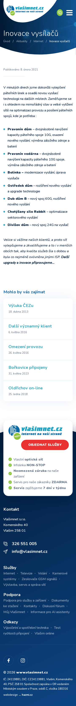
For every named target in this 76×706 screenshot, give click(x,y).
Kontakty (30, 606)
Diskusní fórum (53, 606)
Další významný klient (30, 326)
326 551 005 (24, 544)
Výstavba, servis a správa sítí (24, 584)
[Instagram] (23, 660)
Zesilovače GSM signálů (39, 579)
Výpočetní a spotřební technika (26, 627)
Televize (26, 573)
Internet (9, 573)
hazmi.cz (27, 695)
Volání (42, 573)
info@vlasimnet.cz (30, 551)
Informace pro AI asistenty (50, 612)
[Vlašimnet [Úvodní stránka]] (30, 12)
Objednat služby (45, 444)
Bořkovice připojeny (28, 367)
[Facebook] (8, 660)
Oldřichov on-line (25, 388)
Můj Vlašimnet (14, 612)
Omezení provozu (25, 347)
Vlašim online (44, 633)
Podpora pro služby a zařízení (24, 600)
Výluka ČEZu (20, 305)
